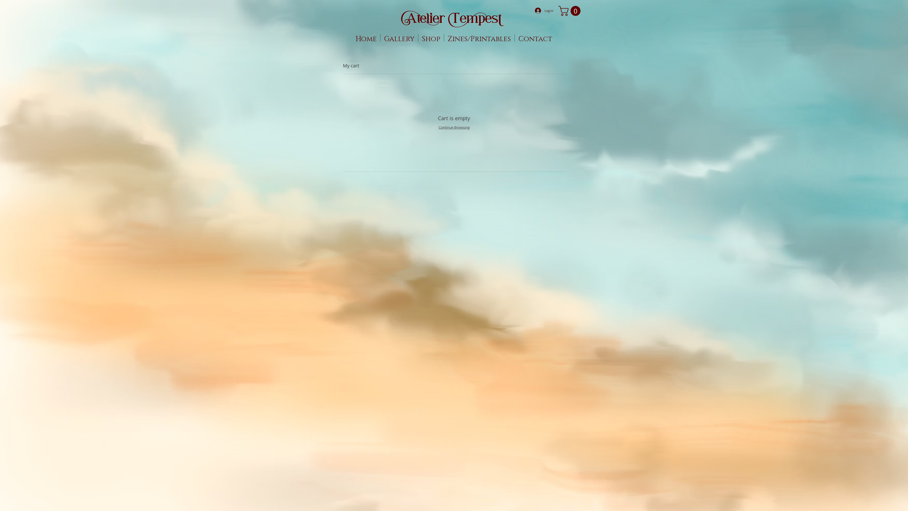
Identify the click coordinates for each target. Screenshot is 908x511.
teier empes (454, 18)
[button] (571, 11)
